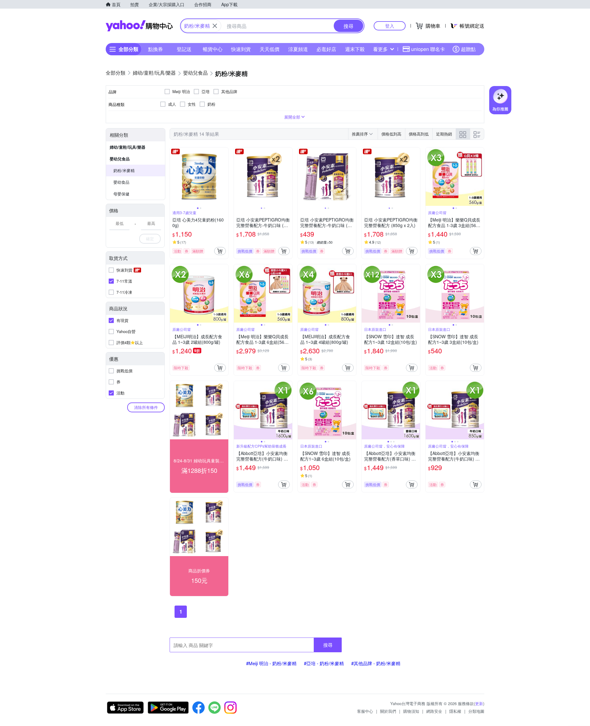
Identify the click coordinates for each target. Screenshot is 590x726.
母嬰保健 (121, 194)
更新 (479, 703)
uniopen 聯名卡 (428, 49)
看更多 (380, 49)
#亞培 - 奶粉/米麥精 (324, 663)
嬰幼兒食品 (120, 159)
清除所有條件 (146, 407)
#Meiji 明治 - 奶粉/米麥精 (271, 663)
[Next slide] (224, 176)
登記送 (184, 49)
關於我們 (388, 711)
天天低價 (269, 49)
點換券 (155, 49)
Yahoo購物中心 (139, 25)
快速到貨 (241, 49)
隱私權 (455, 711)
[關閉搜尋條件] (214, 25)
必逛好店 (326, 49)
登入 (389, 25)
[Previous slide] (174, 176)
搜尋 (327, 645)
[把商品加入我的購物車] (220, 251)
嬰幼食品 (121, 182)
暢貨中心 (212, 49)
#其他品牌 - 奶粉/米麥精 (375, 663)
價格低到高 (391, 134)
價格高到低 (419, 134)
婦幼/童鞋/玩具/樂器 (127, 147)
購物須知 (411, 711)
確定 (150, 238)
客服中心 (365, 711)
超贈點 (468, 49)
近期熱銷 (444, 134)
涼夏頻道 (298, 49)
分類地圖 (476, 711)
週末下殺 (355, 49)
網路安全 (434, 711)
